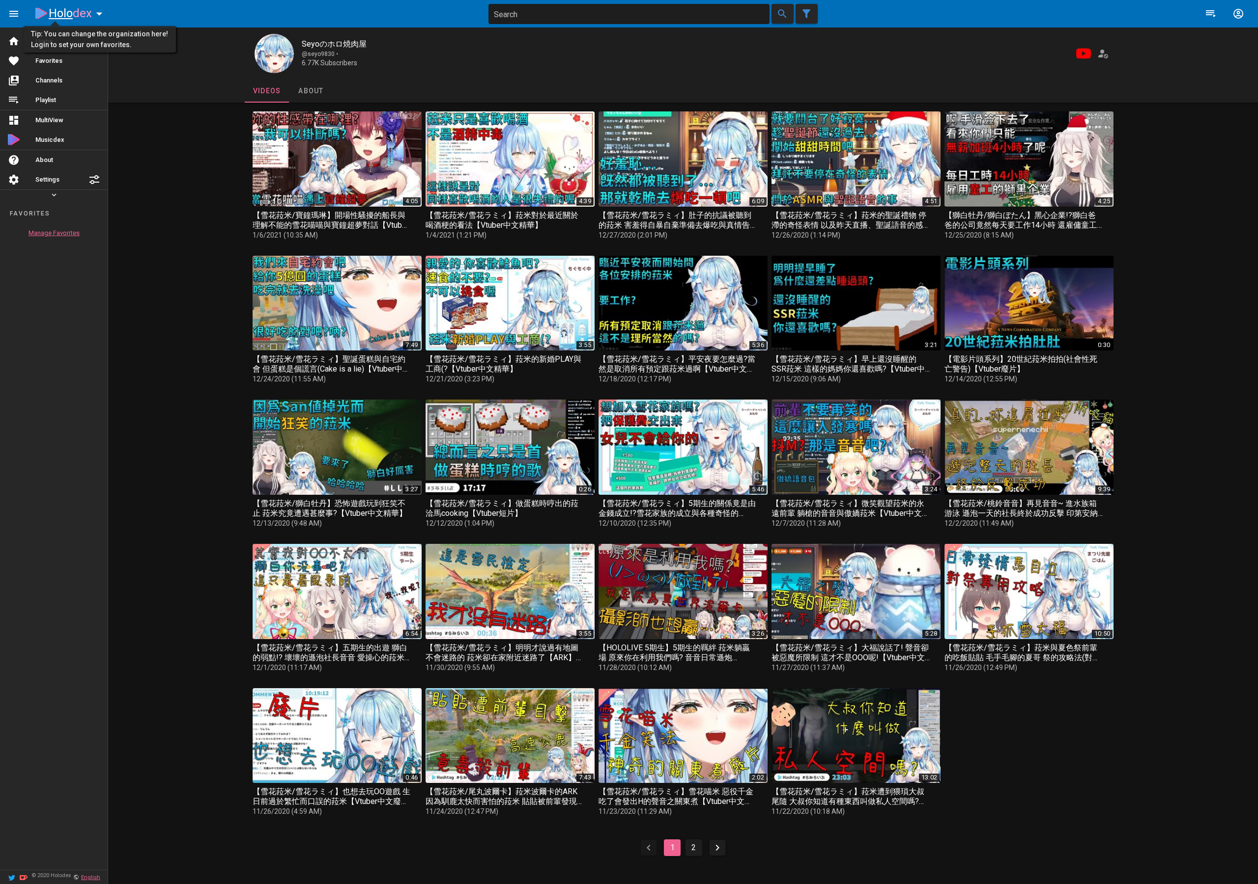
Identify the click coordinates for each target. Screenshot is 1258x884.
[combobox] (629, 14)
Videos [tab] (267, 91)
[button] (94, 180)
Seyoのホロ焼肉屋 (334, 44)
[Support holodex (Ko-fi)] (24, 877)
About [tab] (310, 91)
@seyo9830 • (320, 54)
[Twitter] (12, 877)
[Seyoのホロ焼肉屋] (274, 53)
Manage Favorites (54, 233)
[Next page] (717, 848)
